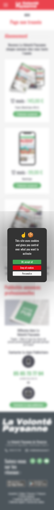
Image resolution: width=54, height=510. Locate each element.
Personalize (27, 273)
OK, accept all (27, 262)
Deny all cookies (27, 267)
